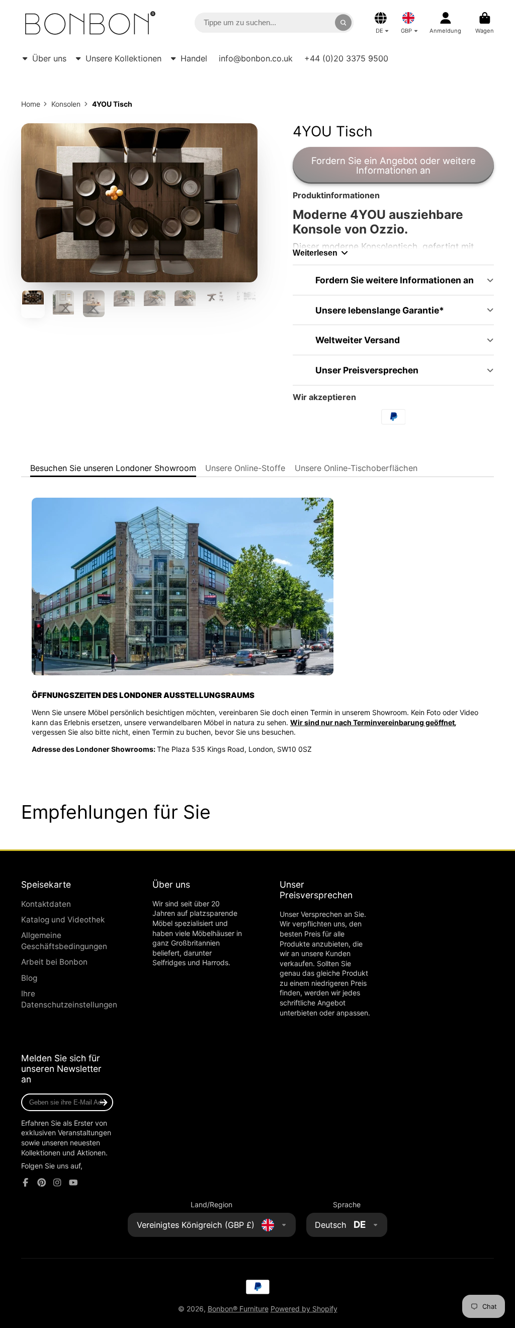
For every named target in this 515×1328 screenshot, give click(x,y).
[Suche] (343, 22)
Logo (90, 23)
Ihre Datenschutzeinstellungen (69, 999)
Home (30, 104)
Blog (29, 978)
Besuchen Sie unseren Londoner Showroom (113, 468)
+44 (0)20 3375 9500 (346, 58)
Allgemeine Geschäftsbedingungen (64, 940)
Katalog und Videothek (63, 919)
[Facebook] (25, 1182)
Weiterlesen (315, 252)
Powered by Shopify (304, 1308)
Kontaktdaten (46, 904)
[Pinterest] (41, 1182)
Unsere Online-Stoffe (245, 468)
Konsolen (65, 104)
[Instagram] (57, 1182)
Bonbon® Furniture (238, 1308)
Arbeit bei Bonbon (54, 962)
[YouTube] (73, 1182)
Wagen (484, 23)
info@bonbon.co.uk (255, 58)
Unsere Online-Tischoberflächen (356, 468)
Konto (445, 23)
